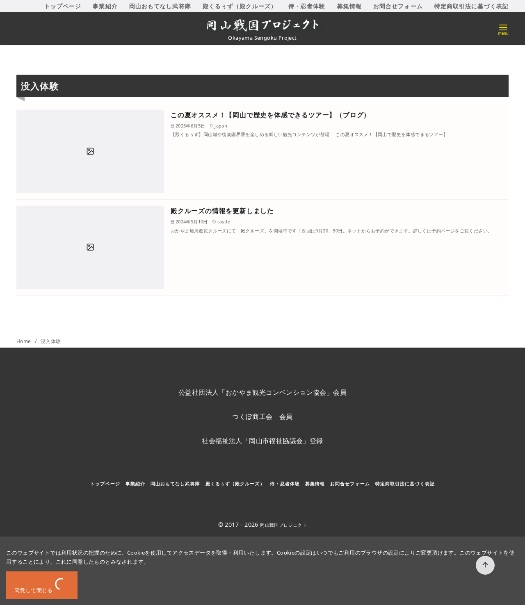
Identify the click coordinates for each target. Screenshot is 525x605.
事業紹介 (105, 6)
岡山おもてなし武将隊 (160, 6)
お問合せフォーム (398, 6)
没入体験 (51, 341)
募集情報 (349, 6)
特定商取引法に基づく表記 (471, 6)
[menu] (503, 29)
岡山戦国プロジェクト (283, 525)
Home (24, 341)
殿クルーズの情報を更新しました (222, 210)
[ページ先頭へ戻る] (485, 565)
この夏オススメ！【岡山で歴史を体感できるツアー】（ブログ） (270, 114)
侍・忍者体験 (307, 6)
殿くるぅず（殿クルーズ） (240, 6)
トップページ (63, 6)
